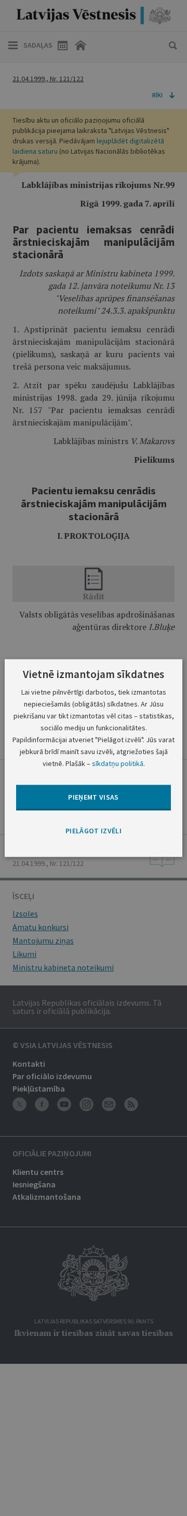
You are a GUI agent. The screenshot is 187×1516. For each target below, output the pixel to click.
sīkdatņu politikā (117, 763)
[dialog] (93, 758)
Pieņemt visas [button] (93, 797)
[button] (93, 831)
